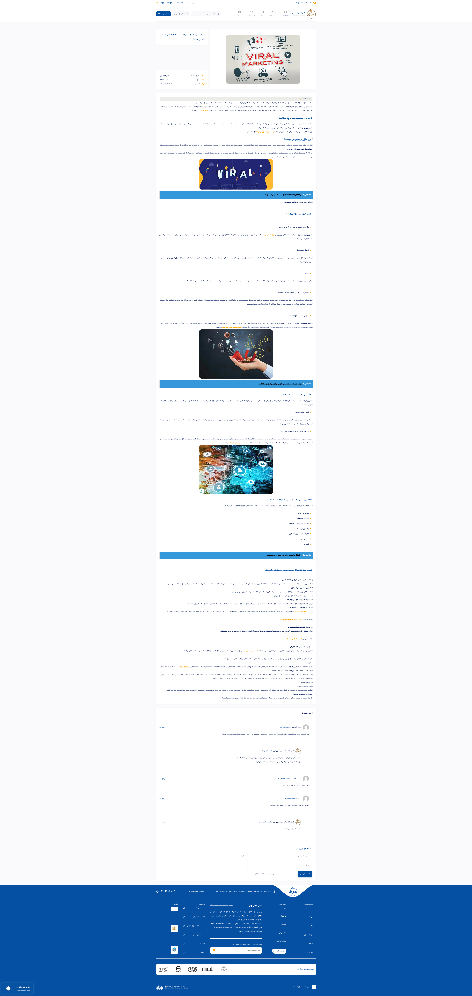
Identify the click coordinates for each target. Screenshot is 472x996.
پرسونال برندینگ (235, 443)
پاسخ (163, 727)
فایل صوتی (282, 933)
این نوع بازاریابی (183, 666)
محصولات (273, 16)
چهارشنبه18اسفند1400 (265, 822)
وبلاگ (262, 16)
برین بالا (307, 987)
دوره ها (311, 917)
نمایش (300, 98)
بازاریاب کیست (204, 110)
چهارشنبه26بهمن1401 (284, 778)
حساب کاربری (183, 13)
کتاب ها (283, 916)
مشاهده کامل (280, 951)
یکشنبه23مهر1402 (285, 727)
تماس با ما (251, 16)
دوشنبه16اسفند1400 (291, 798)
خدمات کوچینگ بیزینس (251, 651)
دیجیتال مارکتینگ (269, 235)
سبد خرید (165, 13)
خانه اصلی (285, 16)
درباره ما (239, 16)
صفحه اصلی (309, 908)
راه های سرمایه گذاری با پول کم (232, 327)
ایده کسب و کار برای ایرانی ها (265, 132)
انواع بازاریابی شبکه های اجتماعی (291, 619)
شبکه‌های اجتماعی (300, 611)
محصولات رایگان (281, 941)
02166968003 (167, 891)
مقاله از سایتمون (271, 762)
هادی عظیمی (296, 778)
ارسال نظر (306, 874)
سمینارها (283, 924)
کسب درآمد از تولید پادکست (293, 639)
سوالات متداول (308, 935)
